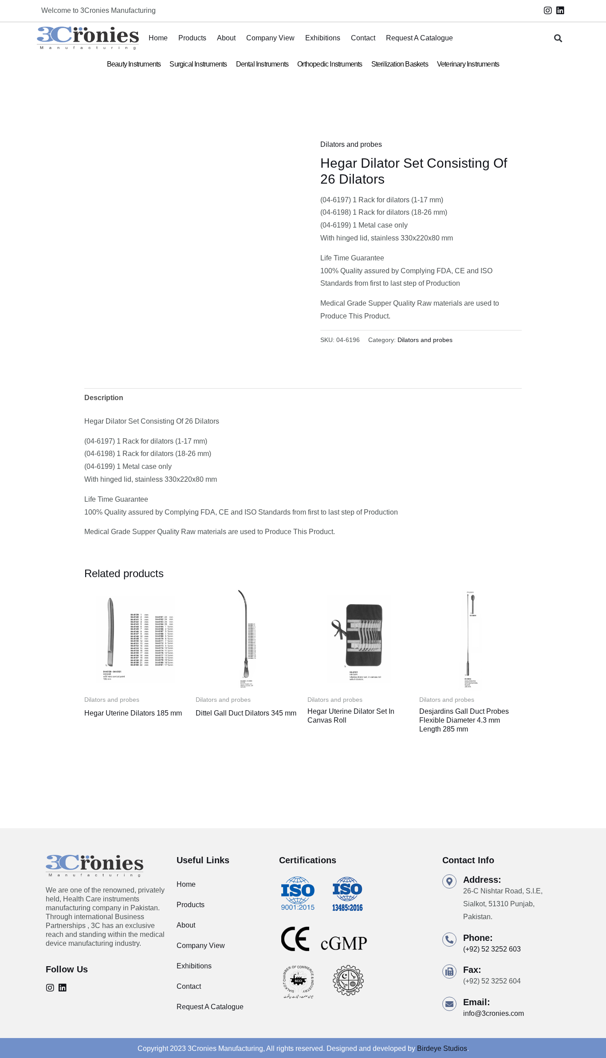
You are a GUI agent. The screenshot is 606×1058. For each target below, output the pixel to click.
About (226, 38)
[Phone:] (449, 939)
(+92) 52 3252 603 (492, 949)
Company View (270, 38)
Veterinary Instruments (468, 64)
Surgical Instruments (198, 64)
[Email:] (449, 1004)
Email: (476, 1002)
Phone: (478, 938)
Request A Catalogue (419, 38)
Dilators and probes (351, 144)
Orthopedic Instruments (329, 64)
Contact (363, 38)
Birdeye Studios (442, 1048)
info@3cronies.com (493, 1013)
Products (192, 38)
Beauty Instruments (134, 64)
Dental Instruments (262, 64)
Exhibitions (322, 38)
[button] (558, 38)
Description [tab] (103, 397)
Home (158, 38)
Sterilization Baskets (399, 64)
